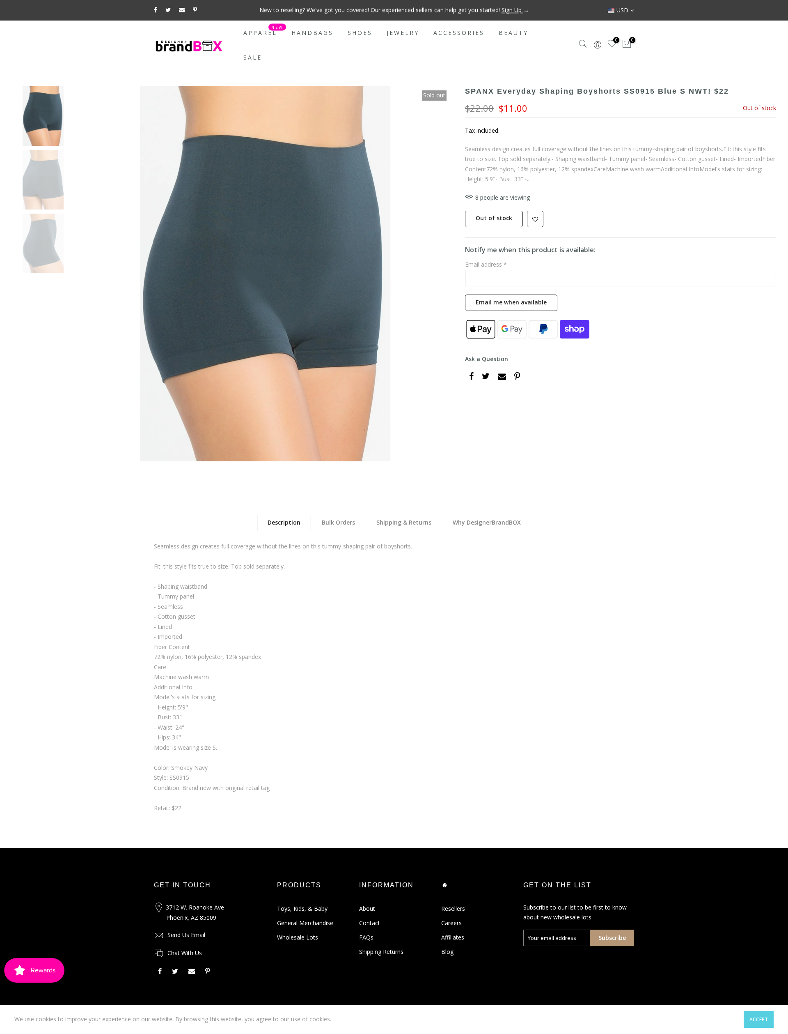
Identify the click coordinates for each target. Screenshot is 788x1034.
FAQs (366, 937)
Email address (486, 264)
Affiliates (452, 937)
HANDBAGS (312, 33)
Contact (369, 923)
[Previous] (92, 273)
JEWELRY (403, 33)
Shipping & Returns (403, 522)
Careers (451, 923)
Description (284, 522)
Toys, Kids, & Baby (302, 908)
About (367, 908)
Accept (758, 1019)
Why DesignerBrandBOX (487, 522)
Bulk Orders (338, 522)
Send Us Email (186, 935)
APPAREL (263, 31)
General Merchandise (305, 923)
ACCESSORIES (458, 33)
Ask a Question (486, 359)
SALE (252, 57)
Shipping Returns (381, 952)
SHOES (360, 33)
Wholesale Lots (297, 937)
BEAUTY (513, 33)
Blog (447, 952)
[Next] (438, 273)
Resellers (453, 908)
